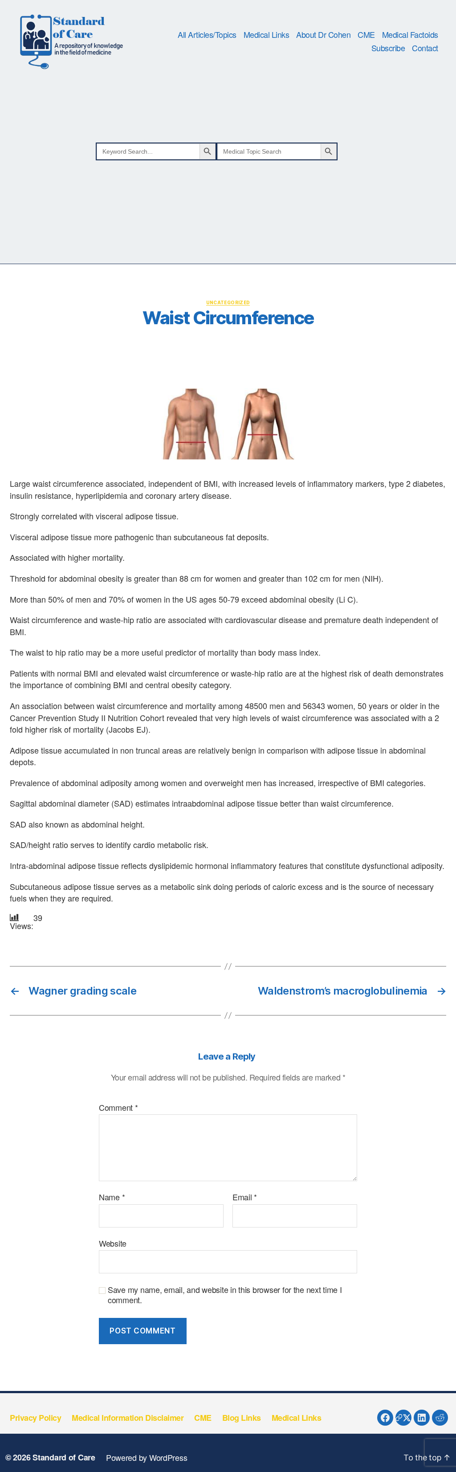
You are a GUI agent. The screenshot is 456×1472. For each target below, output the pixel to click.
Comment (118, 1108)
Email (244, 1197)
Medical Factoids (410, 35)
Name (112, 1197)
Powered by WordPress (146, 1457)
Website (112, 1242)
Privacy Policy (35, 1417)
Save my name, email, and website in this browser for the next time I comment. (225, 1294)
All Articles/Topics (207, 35)
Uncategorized (228, 302)
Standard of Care (64, 1457)
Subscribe (388, 48)
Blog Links (241, 1417)
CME (366, 35)
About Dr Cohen (323, 35)
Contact (425, 48)
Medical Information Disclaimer (127, 1417)
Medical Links (266, 35)
